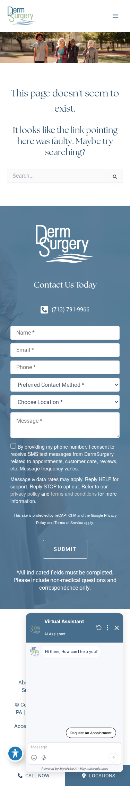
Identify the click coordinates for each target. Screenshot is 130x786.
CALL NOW (36, 775)
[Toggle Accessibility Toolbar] (15, 753)
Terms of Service (68, 522)
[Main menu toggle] (115, 16)
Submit (65, 549)
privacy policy (25, 493)
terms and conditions (74, 493)
